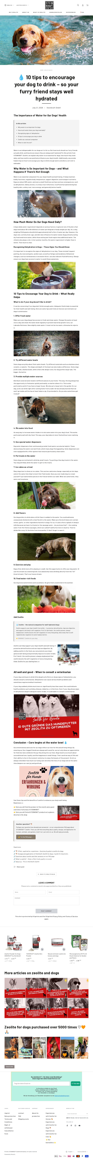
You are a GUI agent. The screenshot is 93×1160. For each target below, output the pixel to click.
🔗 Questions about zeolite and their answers (29, 856)
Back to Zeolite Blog (47, 874)
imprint (7, 1113)
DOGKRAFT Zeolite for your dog (27, 638)
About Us (35, 1113)
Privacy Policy (57, 916)
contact (21, 1113)
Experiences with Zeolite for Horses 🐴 (51, 1116)
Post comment (46, 911)
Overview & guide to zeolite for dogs (51, 851)
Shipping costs (23, 1119)
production (36, 1116)
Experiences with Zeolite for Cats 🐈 (51, 1133)
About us (19, 861)
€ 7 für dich (75, 1083)
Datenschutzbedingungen (61, 1095)
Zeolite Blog (48, 70)
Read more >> (18, 803)
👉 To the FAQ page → (25, 837)
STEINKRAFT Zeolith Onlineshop (17, 1151)
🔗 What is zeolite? (20, 859)
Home (41, 70)
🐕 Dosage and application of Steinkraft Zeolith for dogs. (35, 854)
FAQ (19, 1116)
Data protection (10, 1116)
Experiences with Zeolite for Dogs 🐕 (51, 1125)
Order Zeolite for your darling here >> (27, 661)
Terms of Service (72, 916)
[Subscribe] (87, 1114)
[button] (78, 5)
